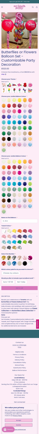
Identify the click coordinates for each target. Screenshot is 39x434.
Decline (18, 425)
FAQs (19, 347)
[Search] (33, 7)
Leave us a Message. (19, 345)
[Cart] (37, 7)
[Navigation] (2, 7)
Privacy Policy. (17, 416)
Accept (18, 420)
